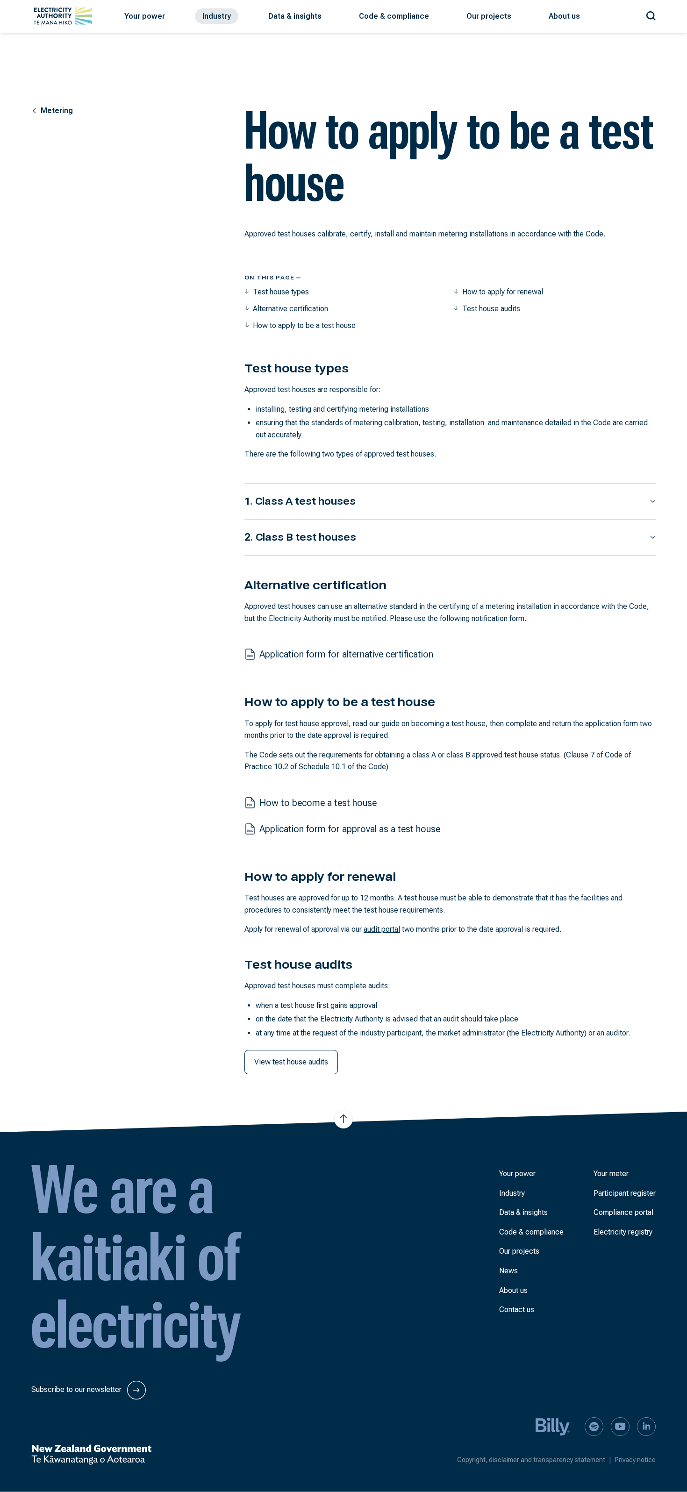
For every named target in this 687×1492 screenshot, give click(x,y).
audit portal (382, 929)
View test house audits (291, 1061)
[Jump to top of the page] (343, 1119)
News (508, 1270)
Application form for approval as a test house (349, 829)
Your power (517, 1173)
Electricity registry (623, 1232)
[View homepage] (62, 16)
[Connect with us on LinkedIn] (646, 1425)
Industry (512, 1193)
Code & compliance (531, 1232)
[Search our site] (651, 14)
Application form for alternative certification (346, 654)
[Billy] (553, 1425)
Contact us (516, 1309)
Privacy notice (635, 1459)
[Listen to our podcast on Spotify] (594, 1425)
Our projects (519, 1251)
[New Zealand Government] (91, 1455)
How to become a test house (318, 802)
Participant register (625, 1193)
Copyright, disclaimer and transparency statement (534, 1459)
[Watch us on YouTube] (620, 1425)
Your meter (611, 1173)
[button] (144, 16)
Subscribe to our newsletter (77, 1389)
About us (513, 1290)
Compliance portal (623, 1212)
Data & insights (523, 1212)
